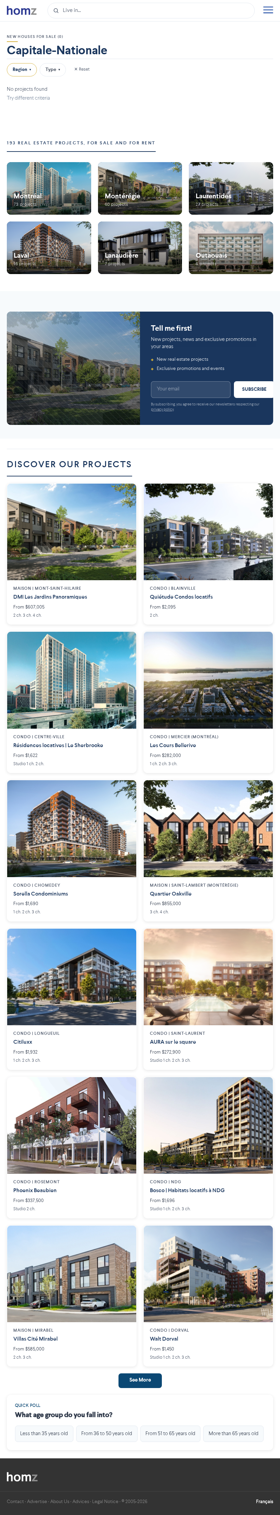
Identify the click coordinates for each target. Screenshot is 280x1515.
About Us (59, 1501)
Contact (15, 1501)
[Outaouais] (231, 247)
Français (264, 1501)
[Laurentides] (231, 188)
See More (140, 1380)
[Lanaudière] (140, 247)
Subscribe (254, 389)
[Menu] (268, 10)
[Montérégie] (140, 188)
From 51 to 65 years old (170, 1434)
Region (22, 69)
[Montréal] (49, 188)
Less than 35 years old (44, 1434)
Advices (80, 1501)
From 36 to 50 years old (106, 1434)
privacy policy (162, 410)
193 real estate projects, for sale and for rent (81, 143)
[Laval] (49, 247)
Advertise (37, 1501)
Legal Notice (105, 1501)
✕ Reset (81, 69)
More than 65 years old (233, 1434)
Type (52, 69)
